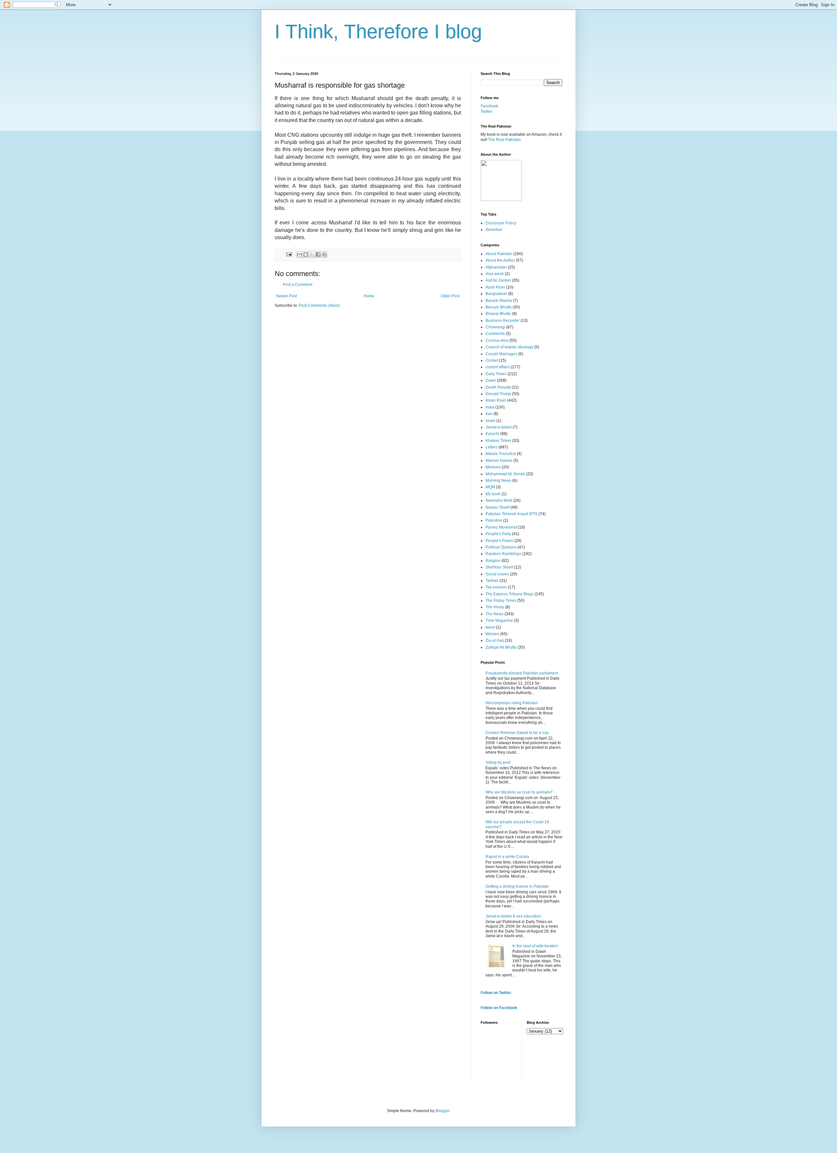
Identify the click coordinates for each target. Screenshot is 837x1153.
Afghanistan (496, 267)
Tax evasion (496, 587)
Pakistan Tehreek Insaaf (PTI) (512, 514)
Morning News (498, 480)
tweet (490, 627)
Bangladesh (496, 293)
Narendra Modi (499, 500)
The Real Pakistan (504, 139)
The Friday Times (501, 600)
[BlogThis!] (305, 254)
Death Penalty (498, 387)
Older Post (450, 296)
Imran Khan (496, 400)
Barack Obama (499, 300)
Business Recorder (503, 320)
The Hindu (495, 607)
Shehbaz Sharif (499, 567)
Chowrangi (495, 327)
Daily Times (496, 374)
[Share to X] (312, 254)
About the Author (500, 260)
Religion (493, 560)
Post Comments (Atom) (319, 305)
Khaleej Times (498, 440)
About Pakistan (499, 254)
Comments (495, 333)
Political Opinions (501, 547)
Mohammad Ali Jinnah (505, 474)
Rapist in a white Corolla (507, 856)
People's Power (499, 540)
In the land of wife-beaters (535, 946)
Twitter (486, 111)
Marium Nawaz (499, 460)
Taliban (492, 580)
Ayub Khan (495, 287)
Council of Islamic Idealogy (509, 347)
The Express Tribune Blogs (510, 594)
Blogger (442, 1111)
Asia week (495, 273)
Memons (493, 467)
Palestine (494, 520)
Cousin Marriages (501, 354)
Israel (490, 420)
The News (495, 614)
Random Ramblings (503, 553)
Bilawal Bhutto (498, 313)
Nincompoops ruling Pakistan (512, 703)
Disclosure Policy (501, 223)
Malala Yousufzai (501, 453)
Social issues (497, 574)
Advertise (494, 229)
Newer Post (286, 296)
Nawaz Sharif (497, 507)
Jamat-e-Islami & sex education (513, 916)
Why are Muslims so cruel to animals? (519, 792)
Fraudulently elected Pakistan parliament (522, 673)
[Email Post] (288, 254)
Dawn (491, 380)
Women (492, 634)
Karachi (492, 433)
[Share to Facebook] (318, 254)
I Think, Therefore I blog (378, 32)
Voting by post (498, 762)
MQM (490, 487)
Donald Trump (498, 394)
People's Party (498, 534)
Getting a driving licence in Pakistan (517, 886)
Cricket (492, 360)
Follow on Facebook (499, 1007)
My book (493, 494)
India (490, 407)
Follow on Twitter (496, 992)
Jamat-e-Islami (499, 427)
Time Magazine (499, 620)
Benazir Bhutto (499, 307)
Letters (492, 447)
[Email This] (299, 254)
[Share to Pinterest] (324, 254)
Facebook (489, 106)
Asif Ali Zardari (498, 280)
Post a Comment (297, 284)
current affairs (498, 367)
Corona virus (497, 340)
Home (369, 296)
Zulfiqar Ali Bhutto (501, 647)
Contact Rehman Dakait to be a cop (517, 732)
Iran (489, 413)
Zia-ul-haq (495, 640)
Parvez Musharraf (501, 527)
